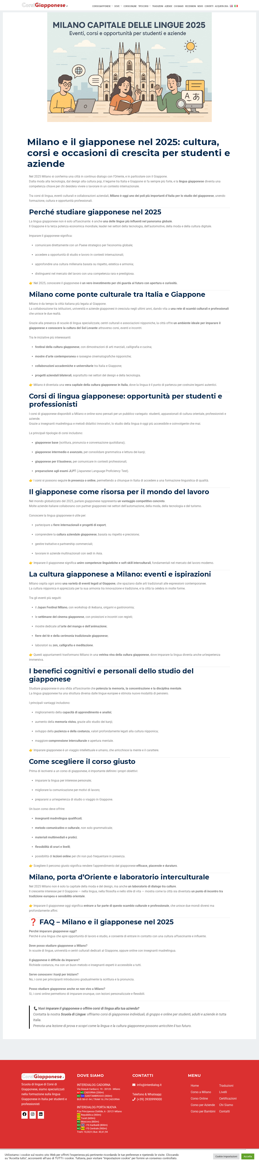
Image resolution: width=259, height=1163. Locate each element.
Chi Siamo (178, 6)
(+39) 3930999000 (149, 1099)
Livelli (223, 1092)
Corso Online (130, 6)
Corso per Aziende (203, 1105)
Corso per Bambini (203, 1111)
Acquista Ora (221, 6)
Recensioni (190, 6)
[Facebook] (24, 1115)
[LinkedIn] (40, 1115)
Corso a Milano (201, 1092)
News (200, 6)
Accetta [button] (248, 1156)
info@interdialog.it (149, 1085)
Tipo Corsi (143, 6)
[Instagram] (32, 1115)
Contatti (209, 6)
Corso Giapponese (101, 6)
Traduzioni (157, 6)
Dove (116, 6)
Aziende (168, 6)
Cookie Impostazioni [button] (226, 1156)
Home (195, 1085)
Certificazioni (228, 1098)
